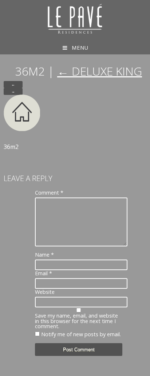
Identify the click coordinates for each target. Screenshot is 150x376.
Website (45, 292)
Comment (49, 192)
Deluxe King (99, 71)
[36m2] (22, 129)
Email (43, 273)
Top (143, 369)
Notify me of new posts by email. (81, 334)
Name (44, 254)
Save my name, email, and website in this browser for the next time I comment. (76, 321)
